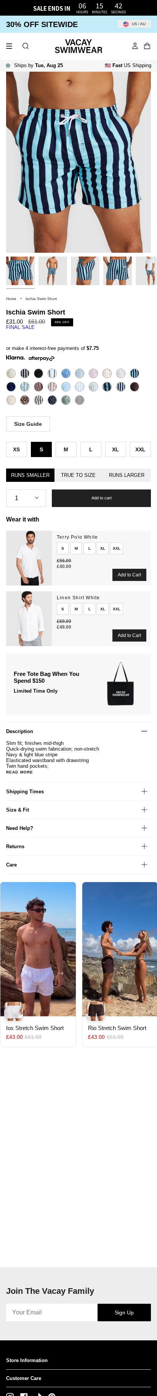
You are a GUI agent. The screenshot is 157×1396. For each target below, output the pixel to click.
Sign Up (124, 1312)
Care (11, 865)
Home (11, 299)
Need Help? (19, 828)
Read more (19, 772)
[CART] (147, 46)
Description (19, 731)
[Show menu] (12, 46)
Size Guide (28, 424)
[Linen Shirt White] (29, 618)
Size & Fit (17, 810)
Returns (15, 846)
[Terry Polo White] (29, 558)
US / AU (138, 24)
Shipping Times (25, 791)
